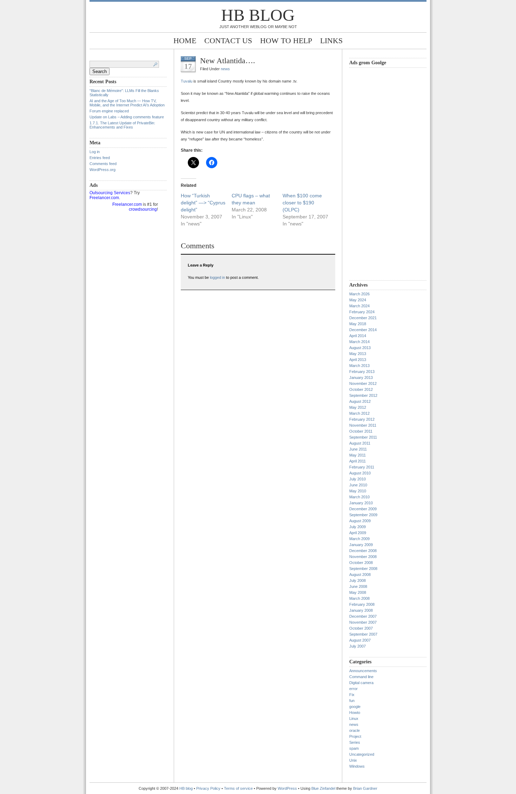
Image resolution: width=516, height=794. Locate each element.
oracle (354, 730)
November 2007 (363, 622)
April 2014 (357, 336)
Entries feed (100, 158)
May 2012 (357, 407)
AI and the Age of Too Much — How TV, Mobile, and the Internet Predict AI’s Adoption (127, 103)
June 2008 (358, 586)
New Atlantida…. (227, 60)
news (225, 69)
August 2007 (360, 640)
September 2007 (363, 634)
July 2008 (357, 580)
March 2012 (359, 413)
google (354, 706)
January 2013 (361, 377)
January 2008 (361, 610)
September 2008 (363, 568)
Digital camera (361, 683)
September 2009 (363, 515)
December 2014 (363, 330)
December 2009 (363, 509)
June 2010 (358, 485)
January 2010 (361, 503)
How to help (286, 40)
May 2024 (357, 300)
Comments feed (103, 164)
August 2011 (359, 443)
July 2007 (357, 646)
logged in (217, 277)
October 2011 (360, 431)
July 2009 (357, 527)
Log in (95, 152)
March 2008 (359, 598)
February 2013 (362, 371)
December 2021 (363, 318)
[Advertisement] (377, 173)
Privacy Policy (208, 788)
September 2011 (363, 437)
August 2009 (360, 521)
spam (354, 748)
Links (331, 40)
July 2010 (357, 479)
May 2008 (357, 592)
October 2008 (361, 562)
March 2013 (359, 365)
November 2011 (362, 425)
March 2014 (359, 342)
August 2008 (360, 574)
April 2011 (357, 461)
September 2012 (363, 395)
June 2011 (358, 449)
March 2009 (359, 539)
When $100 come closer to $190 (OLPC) (302, 202)
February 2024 (362, 312)
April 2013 (357, 359)
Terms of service (238, 788)
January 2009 (361, 545)
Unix (353, 760)
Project (355, 736)
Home (184, 40)
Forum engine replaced (109, 111)
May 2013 (357, 354)
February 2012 (362, 419)
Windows (357, 766)
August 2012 (360, 401)
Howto (354, 712)
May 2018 (357, 324)
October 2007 (361, 628)
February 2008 (362, 604)
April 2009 (357, 533)
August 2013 (360, 348)
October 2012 (361, 389)
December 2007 (363, 616)
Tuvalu (186, 81)
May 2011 (357, 455)
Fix (352, 695)
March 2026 (359, 294)
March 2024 (359, 306)
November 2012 (363, 383)
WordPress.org (102, 170)
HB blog (258, 15)
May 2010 (357, 491)
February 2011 (361, 467)
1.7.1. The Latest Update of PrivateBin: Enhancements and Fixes (122, 125)
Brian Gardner (365, 788)
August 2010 (360, 473)
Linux (353, 718)
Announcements (363, 671)
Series (354, 742)
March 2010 (359, 497)
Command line (361, 677)
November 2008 (363, 557)
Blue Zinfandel (323, 788)
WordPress (287, 788)
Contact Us (228, 40)
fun (352, 700)
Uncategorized (361, 754)
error (353, 689)
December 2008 (363, 551)
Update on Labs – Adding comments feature (127, 117)
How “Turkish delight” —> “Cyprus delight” (203, 202)
